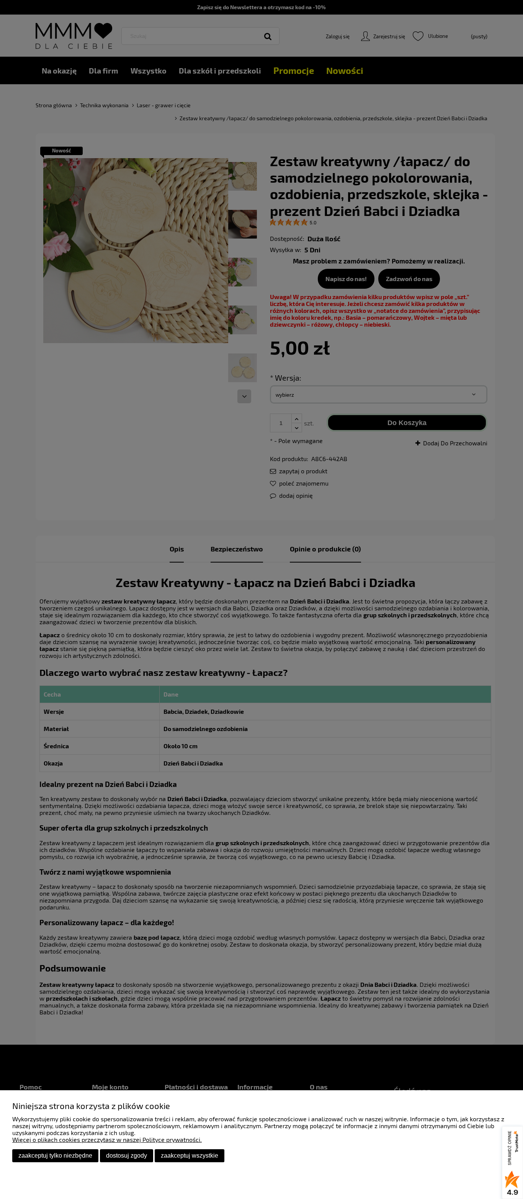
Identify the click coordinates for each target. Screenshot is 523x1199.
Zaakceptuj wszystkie (189, 1155)
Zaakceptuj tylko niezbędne (55, 1155)
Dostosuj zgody (126, 1155)
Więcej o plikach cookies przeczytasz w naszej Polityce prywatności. (107, 1139)
